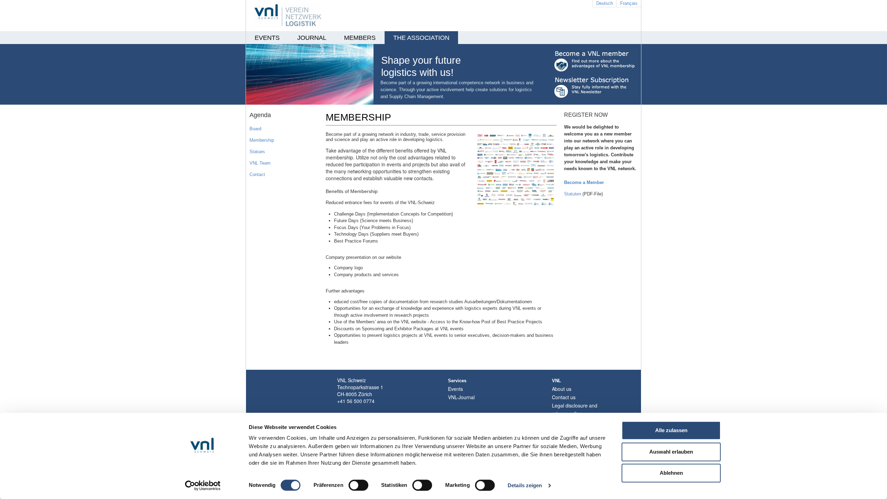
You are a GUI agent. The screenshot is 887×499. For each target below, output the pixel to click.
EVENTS (267, 37)
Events (455, 388)
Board (255, 128)
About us (561, 388)
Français (629, 3)
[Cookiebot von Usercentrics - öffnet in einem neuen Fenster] (203, 485)
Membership (261, 140)
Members (360, 37)
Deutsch (604, 3)
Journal (311, 37)
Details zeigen (525, 485)
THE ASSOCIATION (421, 37)
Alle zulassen (671, 430)
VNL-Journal (461, 397)
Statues (257, 151)
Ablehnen (671, 473)
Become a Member (584, 182)
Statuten (572, 193)
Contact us (564, 397)
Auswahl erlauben (671, 452)
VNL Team (260, 163)
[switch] (358, 485)
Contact (257, 174)
